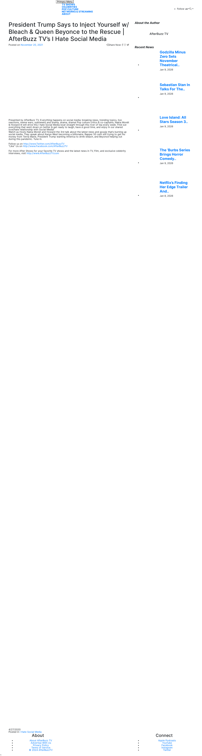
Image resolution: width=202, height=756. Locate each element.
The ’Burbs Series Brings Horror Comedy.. (175, 154)
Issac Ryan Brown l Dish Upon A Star (29, 600)
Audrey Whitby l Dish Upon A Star (28, 543)
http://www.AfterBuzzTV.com (43, 153)
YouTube (167, 742)
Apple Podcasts (167, 740)
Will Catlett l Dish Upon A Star (25, 550)
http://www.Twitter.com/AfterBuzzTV (43, 143)
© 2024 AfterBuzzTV (41, 749)
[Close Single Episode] (32, 319)
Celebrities (69, 6)
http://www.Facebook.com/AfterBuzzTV (45, 146)
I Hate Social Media (31, 731)
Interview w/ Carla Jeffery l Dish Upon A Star (34, 593)
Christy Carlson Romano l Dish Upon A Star (33, 557)
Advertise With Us (41, 742)
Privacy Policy (41, 745)
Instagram (167, 747)
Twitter (167, 749)
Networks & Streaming (77, 11)
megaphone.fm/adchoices (68, 360)
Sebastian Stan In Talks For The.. (175, 87)
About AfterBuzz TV (41, 740)
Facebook (167, 745)
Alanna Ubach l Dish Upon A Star (27, 571)
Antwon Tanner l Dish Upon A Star (28, 536)
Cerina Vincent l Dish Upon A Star (27, 579)
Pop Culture (70, 9)
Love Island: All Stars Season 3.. (174, 119)
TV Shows (68, 4)
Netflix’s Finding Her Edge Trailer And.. (174, 187)
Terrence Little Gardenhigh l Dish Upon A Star (34, 586)
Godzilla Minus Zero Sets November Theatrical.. (173, 58)
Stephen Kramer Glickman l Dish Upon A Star (34, 564)
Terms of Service (40, 747)
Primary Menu (64, 1)
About (66, 13)
